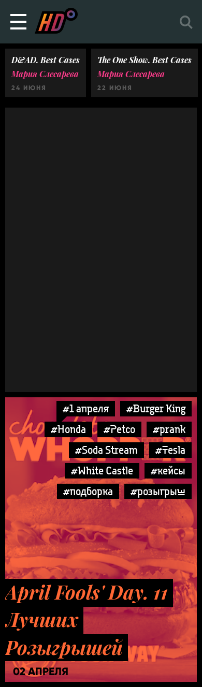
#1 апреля (86, 408)
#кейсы (168, 470)
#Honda (68, 429)
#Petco (119, 429)
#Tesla (170, 450)
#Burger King (155, 408)
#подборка (88, 491)
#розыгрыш (158, 491)
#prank (169, 429)
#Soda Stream (106, 450)
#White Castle (102, 470)
